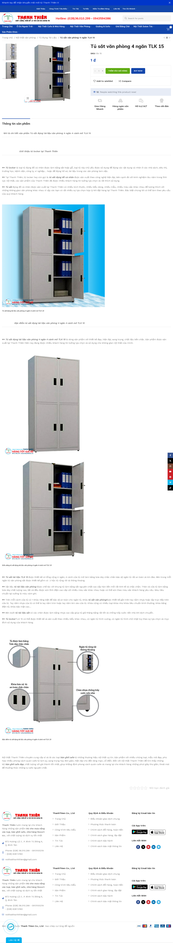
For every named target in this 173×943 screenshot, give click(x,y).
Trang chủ (7, 37)
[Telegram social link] (159, 847)
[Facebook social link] (138, 847)
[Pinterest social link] (148, 847)
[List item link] (69, 819)
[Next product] (169, 37)
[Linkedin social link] (154, 847)
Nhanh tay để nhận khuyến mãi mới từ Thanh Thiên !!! (30, 2)
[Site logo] (27, 18)
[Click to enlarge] (27, 98)
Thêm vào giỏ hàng (117, 71)
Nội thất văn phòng (26, 37)
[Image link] (23, 816)
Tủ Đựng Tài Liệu (48, 37)
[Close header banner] (169, 2)
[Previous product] (164, 37)
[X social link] (143, 847)
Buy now (138, 71)
